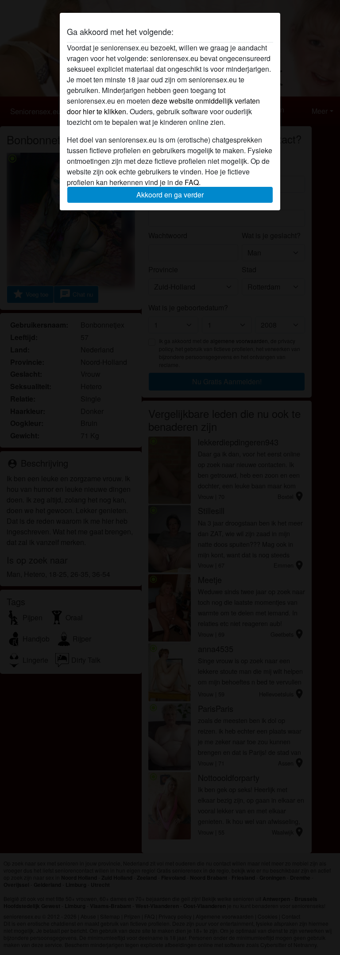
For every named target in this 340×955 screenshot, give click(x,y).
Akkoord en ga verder (170, 194)
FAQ (192, 182)
